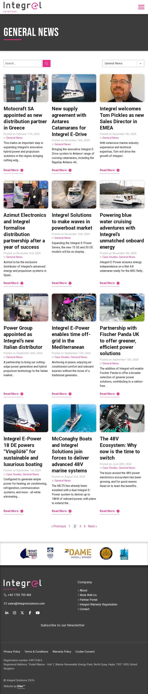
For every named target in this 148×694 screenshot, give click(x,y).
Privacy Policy (12, 651)
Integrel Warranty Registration (98, 604)
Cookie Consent (85, 651)
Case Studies (110, 257)
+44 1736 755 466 (19, 595)
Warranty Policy (62, 651)
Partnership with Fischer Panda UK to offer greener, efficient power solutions (119, 340)
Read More (11, 170)
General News (14, 137)
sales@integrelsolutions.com (26, 603)
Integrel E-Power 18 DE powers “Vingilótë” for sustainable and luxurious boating (23, 451)
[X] (22, 612)
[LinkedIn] (7, 612)
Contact (84, 609)
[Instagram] (14, 612)
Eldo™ (21, 686)
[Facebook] (30, 612)
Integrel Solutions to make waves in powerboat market (72, 221)
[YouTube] (38, 612)
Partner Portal (88, 599)
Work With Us (88, 595)
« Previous (58, 526)
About (83, 590)
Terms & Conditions (36, 651)
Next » (92, 526)
